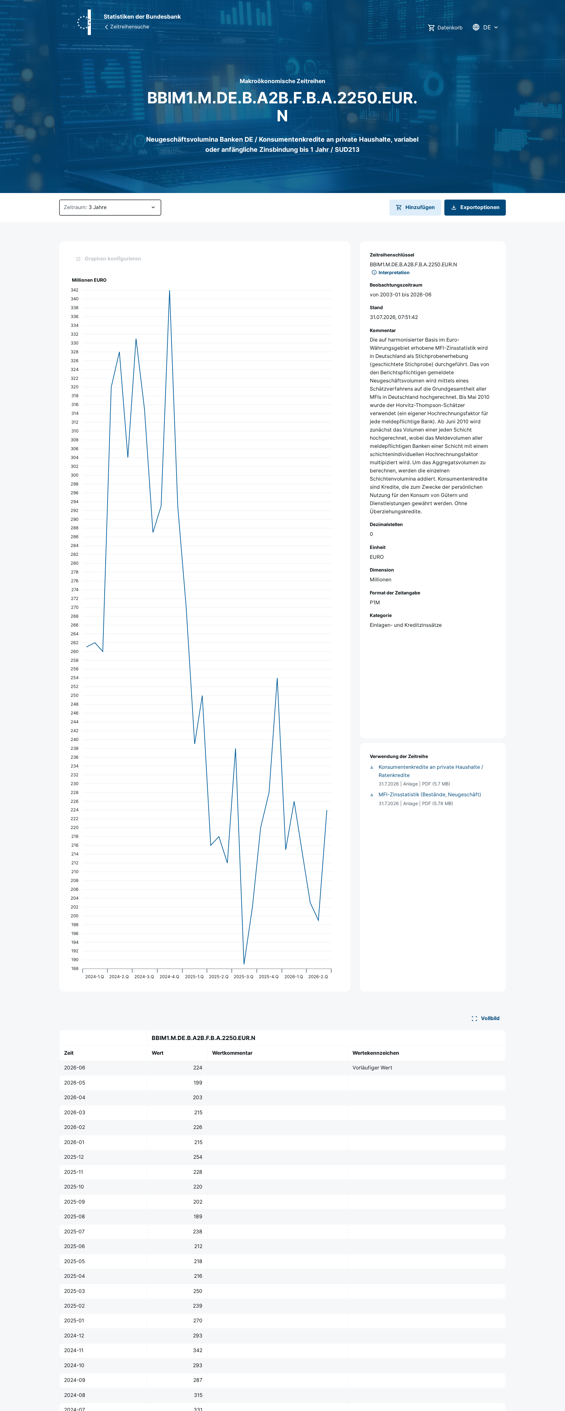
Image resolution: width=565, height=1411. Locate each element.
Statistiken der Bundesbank (142, 16)
